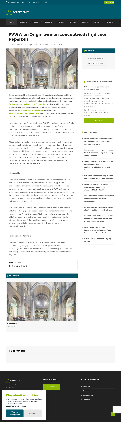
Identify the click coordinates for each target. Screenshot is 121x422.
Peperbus (12, 323)
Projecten (23, 22)
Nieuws (11, 22)
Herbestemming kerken (96, 58)
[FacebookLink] (41, 2)
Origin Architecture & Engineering (32, 104)
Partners (60, 22)
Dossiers (48, 22)
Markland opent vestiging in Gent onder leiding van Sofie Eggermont (99, 177)
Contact (86, 400)
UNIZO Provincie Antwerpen (31, 110)
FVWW (12, 104)
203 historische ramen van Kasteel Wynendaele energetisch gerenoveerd (99, 199)
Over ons (86, 391)
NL (23, 2)
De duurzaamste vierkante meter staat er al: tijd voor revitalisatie (98, 208)
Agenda (86, 386)
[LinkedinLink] (44, 2)
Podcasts (84, 22)
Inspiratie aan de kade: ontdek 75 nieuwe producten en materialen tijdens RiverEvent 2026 (98, 219)
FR (29, 2)
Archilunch (109, 22)
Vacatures (72, 22)
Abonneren (99, 120)
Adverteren (109, 2)
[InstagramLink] (46, 2)
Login (35, 2)
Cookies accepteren (15, 413)
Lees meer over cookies (16, 406)
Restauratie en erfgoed (95, 63)
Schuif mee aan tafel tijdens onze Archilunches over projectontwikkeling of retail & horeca (98, 165)
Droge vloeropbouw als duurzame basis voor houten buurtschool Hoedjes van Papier (98, 141)
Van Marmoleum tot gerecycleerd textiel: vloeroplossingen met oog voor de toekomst (98, 153)
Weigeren (33, 413)
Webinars (96, 22)
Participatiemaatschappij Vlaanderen (24, 113)
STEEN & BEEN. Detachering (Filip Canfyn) (97, 240)
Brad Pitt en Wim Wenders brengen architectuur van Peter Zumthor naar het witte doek (98, 230)
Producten (36, 22)
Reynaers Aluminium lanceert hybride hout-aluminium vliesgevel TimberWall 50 (96, 187)
